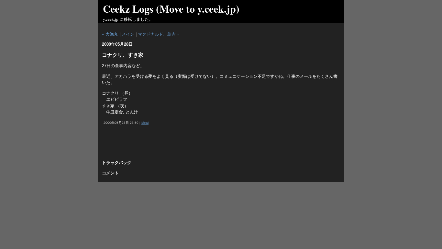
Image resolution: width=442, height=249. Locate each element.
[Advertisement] (221, 144)
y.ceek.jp (110, 19)
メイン (128, 34)
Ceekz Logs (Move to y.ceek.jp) (171, 8)
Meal (145, 122)
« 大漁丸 (110, 34)
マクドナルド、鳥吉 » (158, 34)
